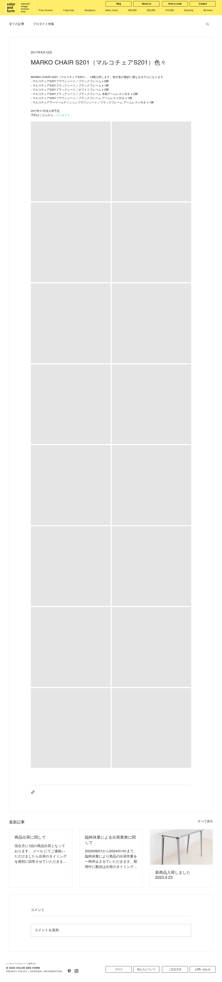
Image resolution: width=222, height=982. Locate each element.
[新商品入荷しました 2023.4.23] (181, 847)
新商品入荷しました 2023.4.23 (172, 875)
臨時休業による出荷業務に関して (110, 840)
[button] (207, 24)
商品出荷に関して (30, 837)
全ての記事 (16, 24)
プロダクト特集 (43, 24)
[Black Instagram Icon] (76, 971)
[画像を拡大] (71, 161)
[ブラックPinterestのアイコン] (69, 971)
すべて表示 (205, 821)
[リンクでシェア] (33, 792)
